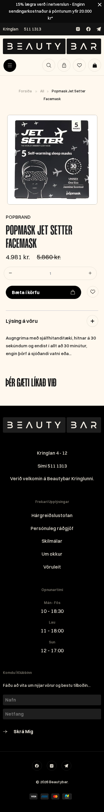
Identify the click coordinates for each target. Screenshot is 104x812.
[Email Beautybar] (66, 766)
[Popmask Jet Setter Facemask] (52, 160)
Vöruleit (52, 567)
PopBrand (18, 217)
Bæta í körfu (26, 292)
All (42, 91)
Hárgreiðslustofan (52, 515)
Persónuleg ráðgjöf (52, 528)
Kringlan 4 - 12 (52, 453)
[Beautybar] (52, 46)
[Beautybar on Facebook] (88, 29)
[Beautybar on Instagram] (78, 29)
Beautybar (58, 781)
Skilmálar (52, 541)
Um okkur (52, 554)
